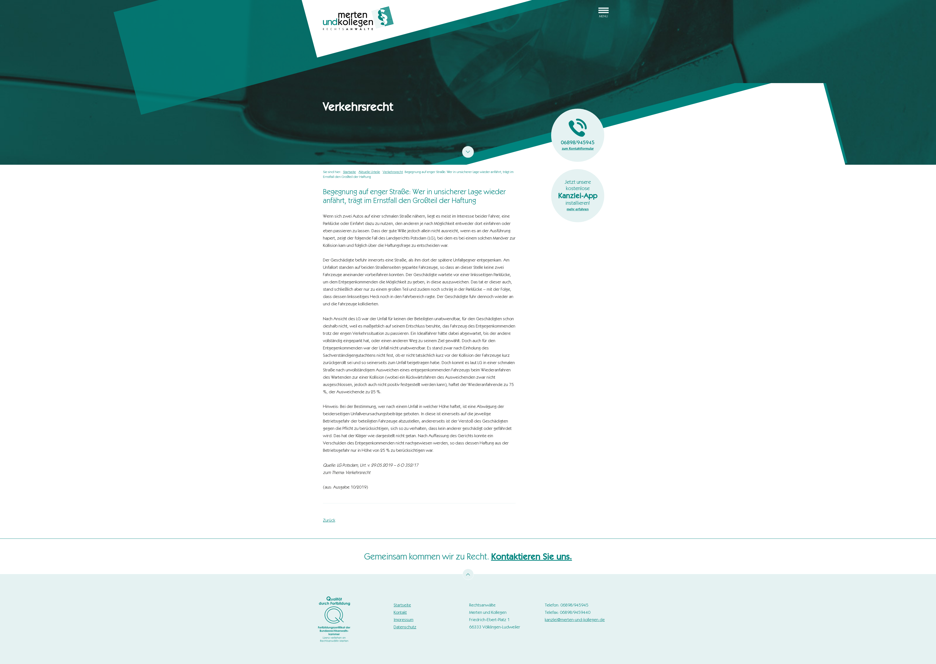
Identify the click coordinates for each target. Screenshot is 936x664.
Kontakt (400, 612)
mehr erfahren (578, 209)
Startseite (349, 172)
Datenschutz (405, 627)
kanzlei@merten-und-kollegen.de (575, 619)
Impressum (403, 619)
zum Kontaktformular (578, 148)
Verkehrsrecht (393, 172)
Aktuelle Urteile (369, 172)
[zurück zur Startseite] (358, 18)
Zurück (329, 520)
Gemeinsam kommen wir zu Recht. (468, 556)
